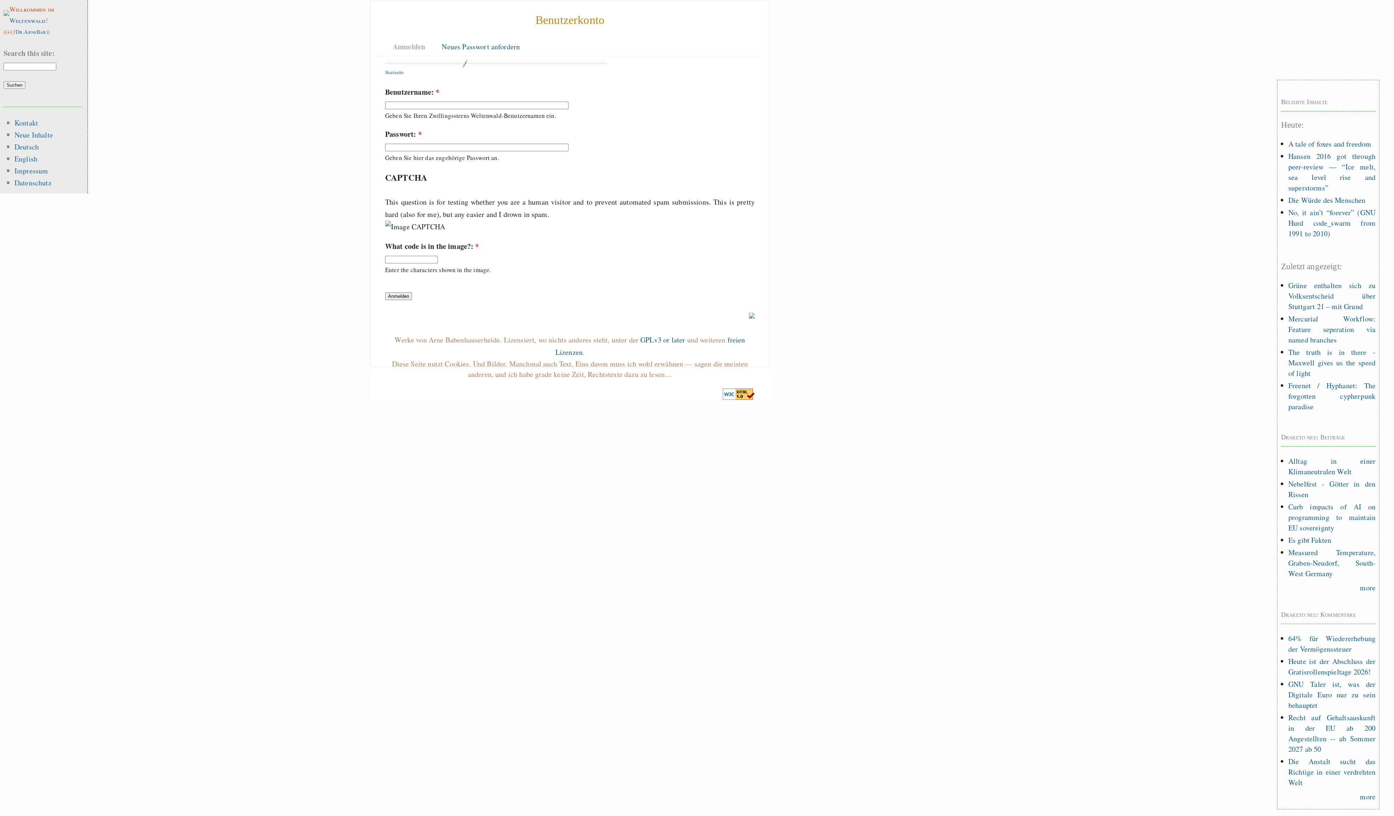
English (26, 159)
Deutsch (27, 147)
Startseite (394, 72)
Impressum (31, 171)
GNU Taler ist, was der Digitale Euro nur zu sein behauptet (1331, 694)
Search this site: (29, 53)
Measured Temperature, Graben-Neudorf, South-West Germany (1331, 563)
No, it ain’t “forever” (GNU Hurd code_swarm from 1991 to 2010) (1331, 223)
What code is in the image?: (432, 246)
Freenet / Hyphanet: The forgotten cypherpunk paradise (1331, 396)
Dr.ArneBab (31, 31)
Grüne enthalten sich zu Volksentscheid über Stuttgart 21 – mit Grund (1331, 295)
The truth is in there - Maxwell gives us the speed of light (1331, 362)
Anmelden (409, 46)
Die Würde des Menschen (1327, 200)
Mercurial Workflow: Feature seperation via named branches (1331, 329)
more (1367, 587)
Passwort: (403, 134)
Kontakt (26, 123)
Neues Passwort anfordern (481, 47)
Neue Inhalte (34, 135)
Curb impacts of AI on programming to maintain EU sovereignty (1331, 517)
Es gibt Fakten (1309, 540)
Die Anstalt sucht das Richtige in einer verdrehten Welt (1331, 771)
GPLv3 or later (662, 340)
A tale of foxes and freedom (1329, 144)
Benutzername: (412, 92)
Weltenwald (27, 20)
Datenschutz (33, 183)
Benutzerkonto (569, 19)
